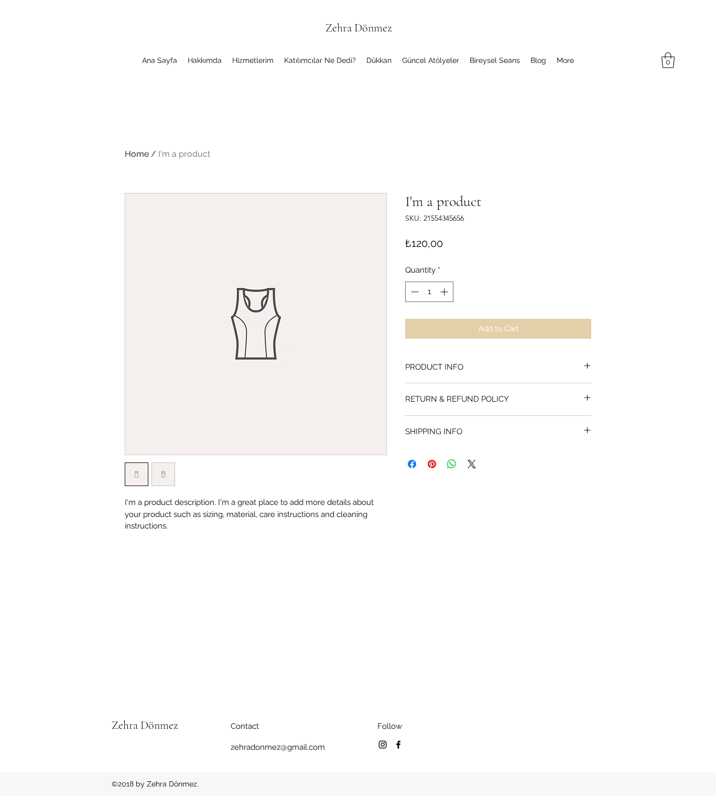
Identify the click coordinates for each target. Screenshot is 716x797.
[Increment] (445, 291)
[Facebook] (398, 744)
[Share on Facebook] (412, 464)
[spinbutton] (429, 291)
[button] (668, 60)
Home (137, 154)
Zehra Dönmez (359, 28)
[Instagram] (382, 744)
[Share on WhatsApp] (452, 464)
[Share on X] (471, 464)
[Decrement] (414, 291)
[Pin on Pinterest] (432, 464)
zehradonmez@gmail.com (278, 747)
